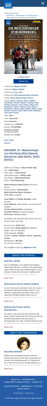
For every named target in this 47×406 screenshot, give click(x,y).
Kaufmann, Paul (17, 105)
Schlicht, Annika (10, 111)
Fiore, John (18, 92)
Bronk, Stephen (29, 101)
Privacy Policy (18, 393)
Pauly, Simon (32, 107)
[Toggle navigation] (42, 3)
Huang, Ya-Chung (27, 103)
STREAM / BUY (23, 81)
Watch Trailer (9, 140)
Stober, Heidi (22, 111)
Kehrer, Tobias (29, 105)
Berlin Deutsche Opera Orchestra (26, 95)
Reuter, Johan (37, 109)
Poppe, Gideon (25, 109)
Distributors (28, 379)
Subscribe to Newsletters (17, 382)
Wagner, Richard (20, 86)
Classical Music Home (11, 13)
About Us (15, 379)
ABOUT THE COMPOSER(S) (23, 333)
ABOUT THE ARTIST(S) (23, 255)
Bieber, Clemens (17, 101)
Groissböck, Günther (12, 103)
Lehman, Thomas (19, 107)
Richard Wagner (13, 352)
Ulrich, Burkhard (34, 111)
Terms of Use (29, 393)
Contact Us (37, 382)
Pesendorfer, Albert (11, 109)
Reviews (7, 143)
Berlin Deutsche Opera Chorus (22, 98)
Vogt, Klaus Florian (11, 113)
